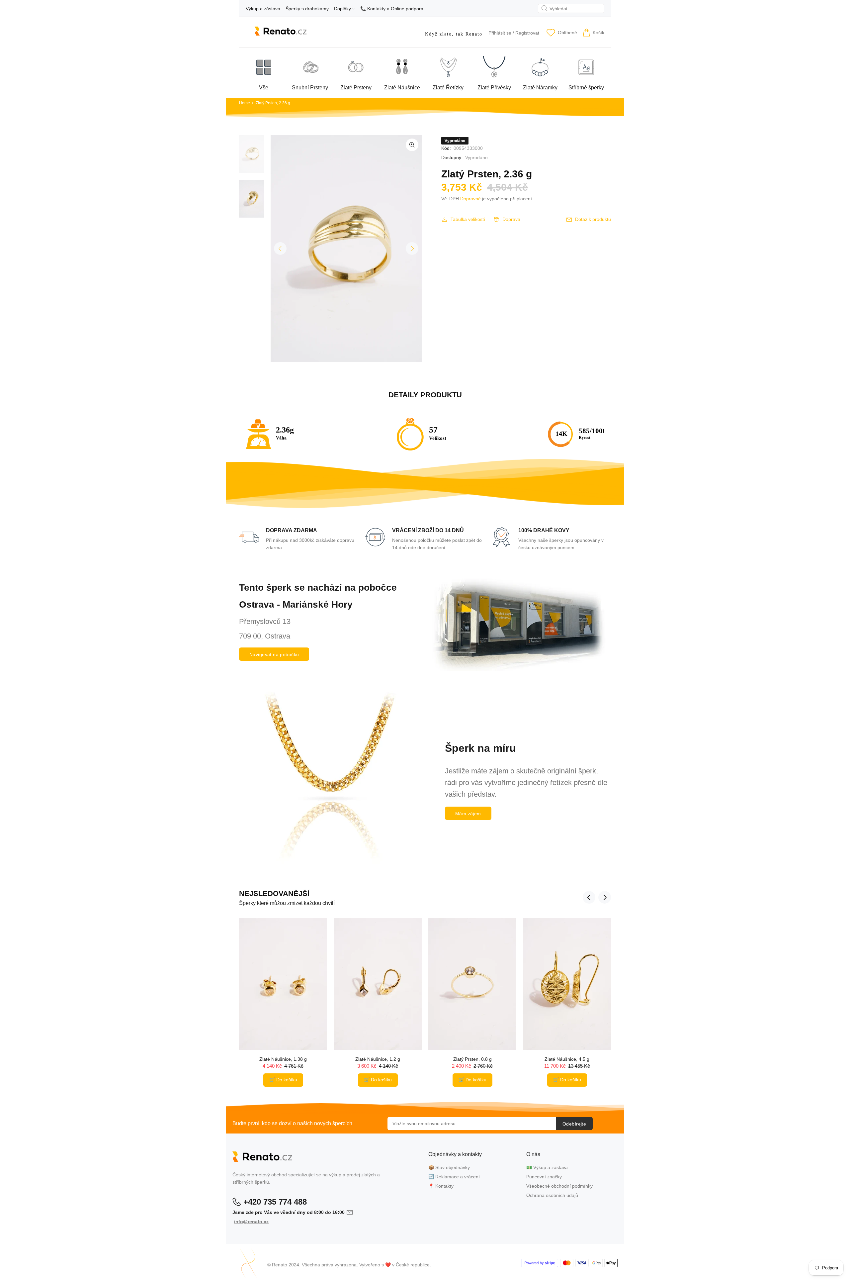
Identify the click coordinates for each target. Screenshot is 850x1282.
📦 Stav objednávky (449, 1167)
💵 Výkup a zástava (547, 1167)
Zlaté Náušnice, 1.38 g (283, 1059)
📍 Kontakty (441, 1186)
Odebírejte (574, 1124)
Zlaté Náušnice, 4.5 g (567, 1059)
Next (412, 248)
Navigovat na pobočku (274, 654)
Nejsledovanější (274, 893)
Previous (280, 248)
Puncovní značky (544, 1176)
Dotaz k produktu (593, 219)
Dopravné (470, 198)
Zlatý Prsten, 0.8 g (472, 1059)
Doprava (511, 219)
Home (244, 103)
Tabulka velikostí (468, 219)
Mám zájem (468, 813)
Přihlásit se (499, 33)
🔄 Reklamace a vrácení (454, 1176)
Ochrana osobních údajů (552, 1195)
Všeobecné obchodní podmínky (559, 1186)
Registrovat (527, 33)
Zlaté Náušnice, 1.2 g (377, 1059)
